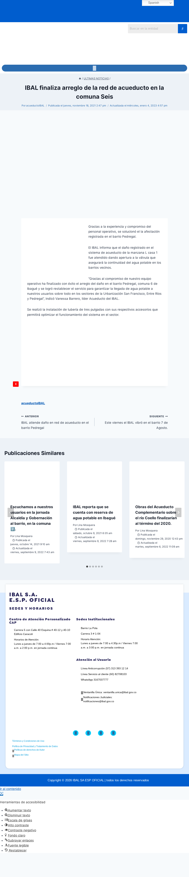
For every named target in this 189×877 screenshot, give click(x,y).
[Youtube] (113, 733)
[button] (94, 68)
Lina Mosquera (23, 536)
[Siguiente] (178, 512)
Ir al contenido (10, 789)
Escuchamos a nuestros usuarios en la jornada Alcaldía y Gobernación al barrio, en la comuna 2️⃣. (31, 518)
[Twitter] (88, 733)
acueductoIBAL (35, 105)
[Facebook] (75, 733)
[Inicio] (80, 78)
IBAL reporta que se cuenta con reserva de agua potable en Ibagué (94, 512)
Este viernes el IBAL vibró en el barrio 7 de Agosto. (136, 422)
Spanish (153, 2)
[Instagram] (101, 733)
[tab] (87, 566)
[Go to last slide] (11, 512)
